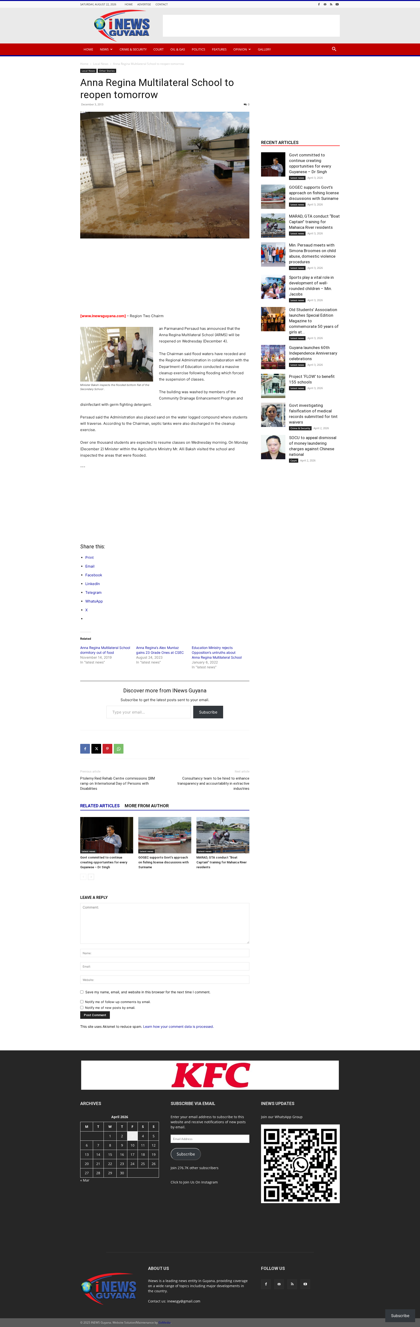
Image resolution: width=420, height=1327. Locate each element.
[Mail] (325, 4)
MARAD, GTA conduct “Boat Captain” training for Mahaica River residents (221, 862)
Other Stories (107, 70)
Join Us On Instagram (200, 1182)
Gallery (264, 49)
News (104, 49)
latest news (88, 851)
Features (219, 49)
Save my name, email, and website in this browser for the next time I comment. (147, 992)
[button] (334, 49)
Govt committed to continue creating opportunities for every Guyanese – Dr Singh (103, 862)
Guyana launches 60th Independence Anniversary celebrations (313, 353)
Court (158, 49)
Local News (100, 64)
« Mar (84, 1180)
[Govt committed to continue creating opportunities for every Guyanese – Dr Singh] (106, 835)
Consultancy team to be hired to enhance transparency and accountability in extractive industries (213, 783)
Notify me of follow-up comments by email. (118, 1002)
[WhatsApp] (118, 749)
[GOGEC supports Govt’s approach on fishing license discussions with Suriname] (164, 835)
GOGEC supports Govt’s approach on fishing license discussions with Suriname (163, 862)
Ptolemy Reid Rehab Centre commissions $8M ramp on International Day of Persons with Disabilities (117, 783)
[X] (96, 749)
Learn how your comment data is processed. (178, 1026)
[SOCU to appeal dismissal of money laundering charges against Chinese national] (273, 447)
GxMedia (164, 1322)
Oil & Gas (177, 49)
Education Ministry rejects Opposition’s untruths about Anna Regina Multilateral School (217, 652)
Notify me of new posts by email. (110, 1008)
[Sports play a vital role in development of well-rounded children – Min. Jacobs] (273, 287)
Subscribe (208, 712)
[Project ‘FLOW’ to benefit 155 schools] (273, 386)
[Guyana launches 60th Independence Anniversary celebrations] (273, 357)
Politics (198, 49)
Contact (162, 4)
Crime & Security (133, 49)
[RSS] (331, 4)
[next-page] (91, 877)
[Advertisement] (251, 26)
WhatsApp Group (289, 1116)
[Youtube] (337, 4)
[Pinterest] (107, 749)
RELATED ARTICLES (100, 805)
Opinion (240, 49)
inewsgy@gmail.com (183, 1301)
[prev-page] (83, 877)
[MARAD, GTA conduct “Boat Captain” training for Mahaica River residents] (222, 835)
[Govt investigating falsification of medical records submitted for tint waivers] (273, 415)
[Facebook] (319, 4)
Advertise (144, 4)
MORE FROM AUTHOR (147, 805)
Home (129, 4)
